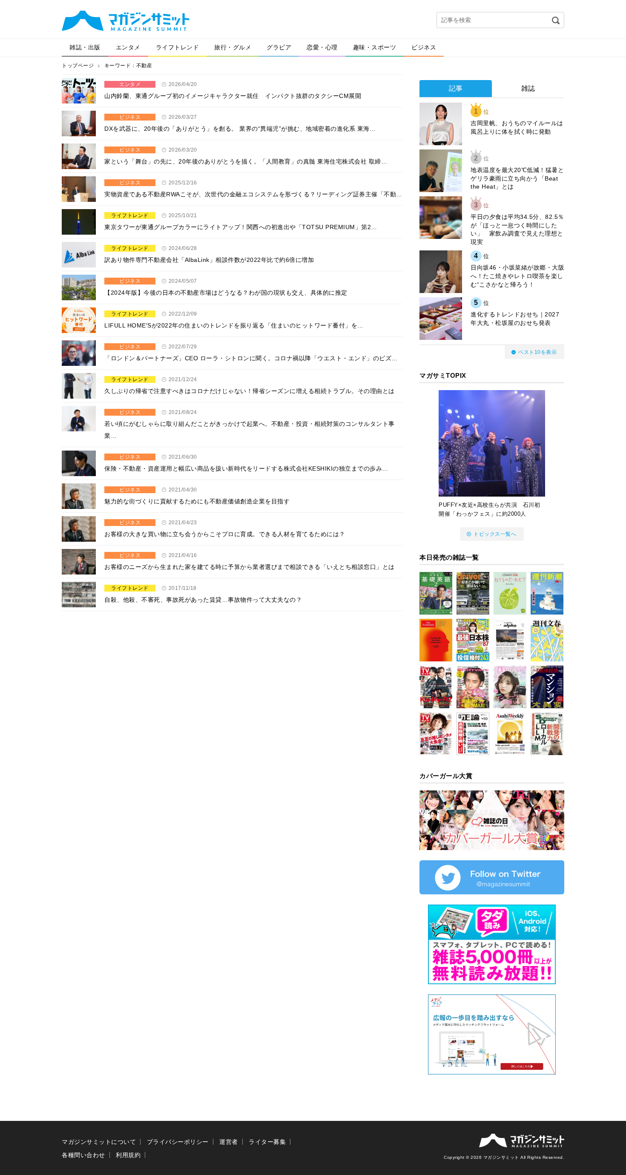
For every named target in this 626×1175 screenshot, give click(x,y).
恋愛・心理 (322, 47)
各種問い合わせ (83, 1155)
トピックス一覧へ (495, 534)
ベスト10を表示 (537, 352)
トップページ (78, 66)
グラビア (279, 47)
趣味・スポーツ (374, 47)
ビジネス (423, 47)
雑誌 (528, 88)
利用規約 (128, 1155)
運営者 (228, 1141)
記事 (456, 88)
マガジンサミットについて (99, 1141)
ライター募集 (267, 1141)
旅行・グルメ (232, 47)
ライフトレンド (177, 47)
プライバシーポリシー (178, 1141)
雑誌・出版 (85, 47)
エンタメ (128, 47)
